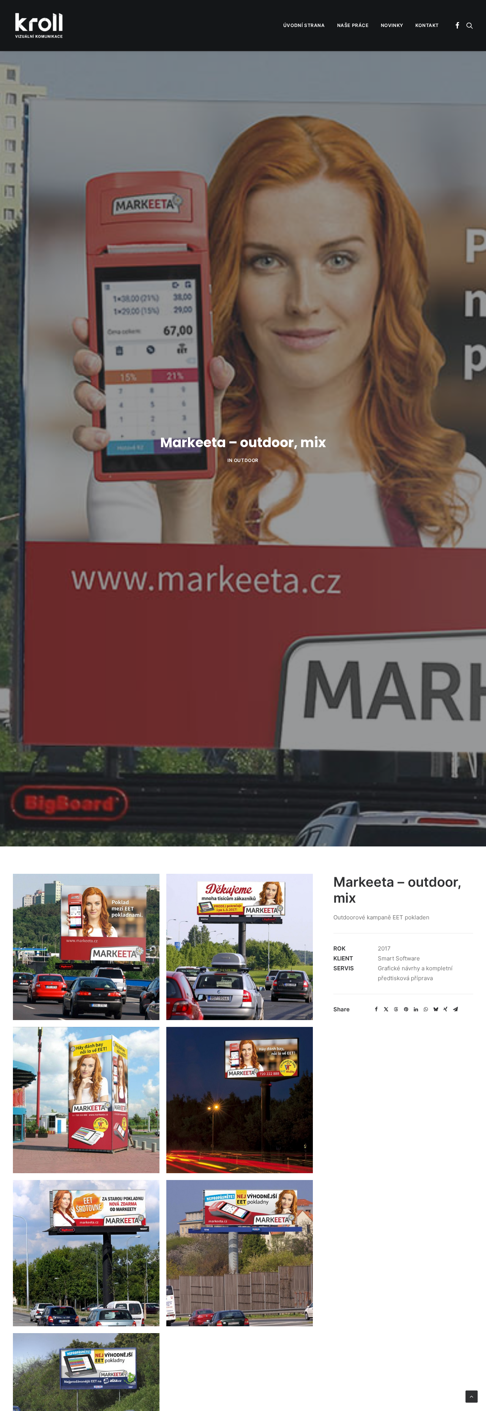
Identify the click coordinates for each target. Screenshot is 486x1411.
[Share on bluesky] (435, 1009)
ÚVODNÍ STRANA (304, 25)
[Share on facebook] (376, 1009)
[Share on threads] (396, 1009)
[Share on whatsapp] (425, 1009)
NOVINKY (392, 25)
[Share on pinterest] (405, 1009)
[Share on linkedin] (415, 1009)
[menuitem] (304, 25)
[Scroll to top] (471, 1396)
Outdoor (246, 460)
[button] (458, 25)
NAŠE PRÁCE (353, 25)
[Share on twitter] (386, 1009)
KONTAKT (427, 25)
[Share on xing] (445, 1009)
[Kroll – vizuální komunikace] (39, 25)
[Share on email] (455, 1009)
